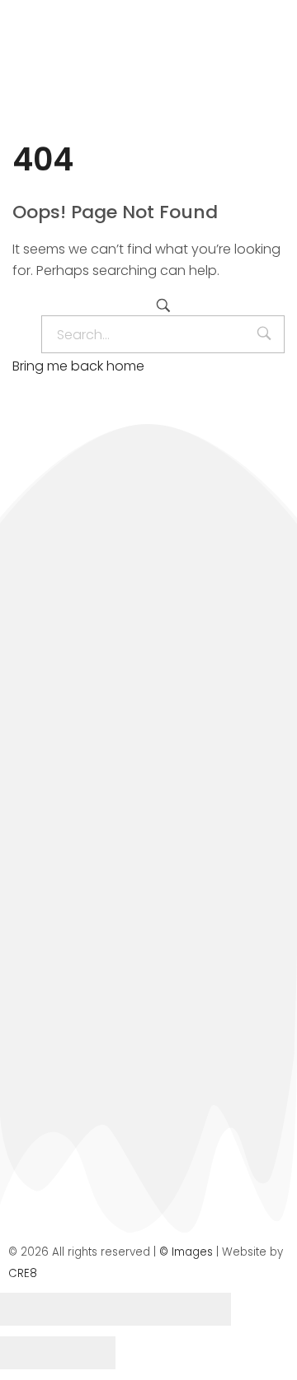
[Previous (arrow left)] (29, 1352)
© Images (186, 1252)
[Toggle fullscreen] (144, 1309)
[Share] (87, 1309)
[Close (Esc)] (29, 1309)
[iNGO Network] (115, 76)
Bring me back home (78, 366)
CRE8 (22, 1273)
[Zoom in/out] (202, 1309)
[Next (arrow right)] (87, 1352)
